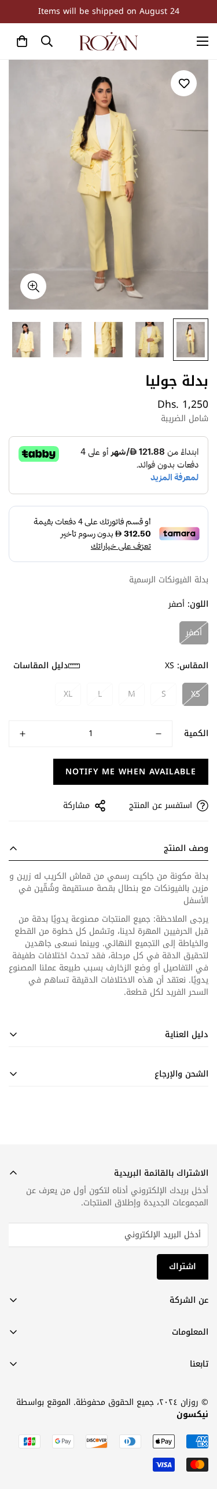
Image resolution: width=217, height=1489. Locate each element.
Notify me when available (130, 772)
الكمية (196, 734)
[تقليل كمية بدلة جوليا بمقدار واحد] (158, 734)
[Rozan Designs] (109, 41)
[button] (22, 41)
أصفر (194, 632)
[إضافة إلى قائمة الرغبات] (184, 83)
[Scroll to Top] (20, 1427)
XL (68, 694)
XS (195, 694)
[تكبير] (33, 286)
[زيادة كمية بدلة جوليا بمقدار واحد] (22, 734)
